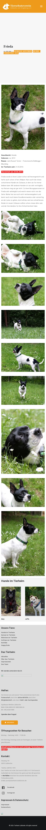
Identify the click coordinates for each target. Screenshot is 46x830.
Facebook (10, 787)
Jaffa (3, 619)
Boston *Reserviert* (32, 619)
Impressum (5, 804)
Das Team (4, 664)
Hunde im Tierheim (8, 632)
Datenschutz (5, 807)
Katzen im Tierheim (8, 635)
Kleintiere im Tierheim (9, 637)
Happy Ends (5, 645)
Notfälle (4, 643)
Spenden (10, 722)
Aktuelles (4, 656)
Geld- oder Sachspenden (29, 700)
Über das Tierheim (7, 659)
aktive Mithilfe (23, 697)
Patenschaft (5, 697)
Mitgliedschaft (6, 700)
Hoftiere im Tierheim (8, 640)
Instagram (11, 793)
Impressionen (6, 662)
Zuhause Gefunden (23, 51)
